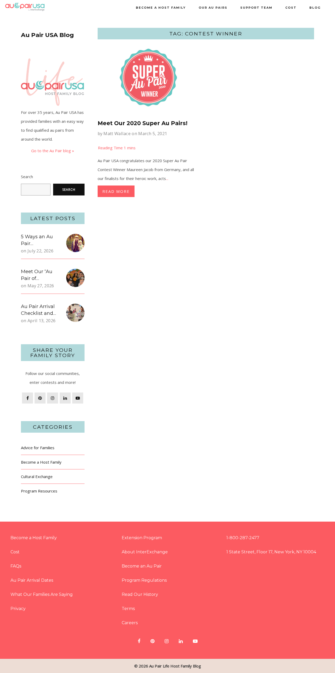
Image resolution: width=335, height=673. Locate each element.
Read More (116, 191)
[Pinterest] (40, 398)
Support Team (256, 7)
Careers (130, 622)
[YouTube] (77, 398)
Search (27, 176)
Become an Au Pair (142, 566)
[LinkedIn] (65, 398)
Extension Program (142, 537)
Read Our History (140, 594)
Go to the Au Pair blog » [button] (52, 150)
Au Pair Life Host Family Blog (175, 666)
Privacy (18, 608)
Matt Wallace (117, 133)
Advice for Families (37, 447)
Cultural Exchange (37, 476)
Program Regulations (144, 580)
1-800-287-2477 (242, 537)
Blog (315, 7)
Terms (128, 608)
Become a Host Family (161, 7)
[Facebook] (27, 398)
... (167, 178)
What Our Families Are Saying (41, 594)
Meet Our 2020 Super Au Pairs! (142, 123)
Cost (291, 7)
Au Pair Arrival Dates (31, 580)
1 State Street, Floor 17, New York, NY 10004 (271, 551)
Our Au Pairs (213, 7)
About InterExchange (145, 551)
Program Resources (39, 491)
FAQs (15, 566)
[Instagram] (52, 398)
